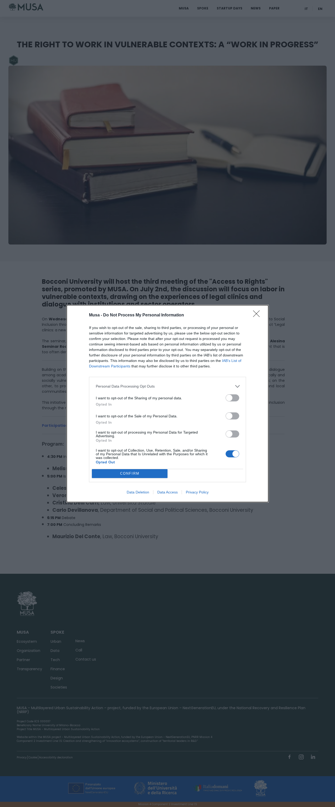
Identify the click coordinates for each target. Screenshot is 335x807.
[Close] (258, 315)
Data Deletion (138, 492)
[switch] (232, 397)
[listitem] (167, 386)
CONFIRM (129, 473)
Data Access (167, 492)
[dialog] (167, 403)
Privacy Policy (197, 492)
